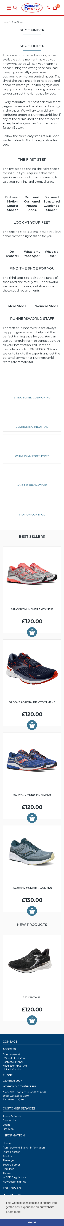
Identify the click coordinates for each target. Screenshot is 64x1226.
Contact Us (10, 1120)
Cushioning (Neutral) (32, 426)
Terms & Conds (12, 1116)
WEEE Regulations (14, 1177)
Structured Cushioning (32, 397)
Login (6, 1124)
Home (6, 22)
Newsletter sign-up (14, 1181)
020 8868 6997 (12, 1080)
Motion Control (32, 514)
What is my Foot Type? (32, 456)
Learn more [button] (13, 1211)
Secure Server (11, 1164)
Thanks (7, 1173)
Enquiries (8, 1168)
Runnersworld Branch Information (24, 1147)
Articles (7, 1156)
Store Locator (11, 1151)
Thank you (9, 1160)
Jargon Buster (13, 127)
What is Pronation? (32, 485)
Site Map (8, 1129)
